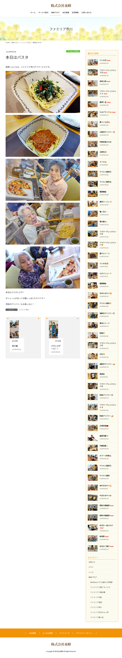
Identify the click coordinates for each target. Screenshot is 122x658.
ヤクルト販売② (105, 172)
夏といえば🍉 (105, 122)
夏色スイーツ (105, 323)
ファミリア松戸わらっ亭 (99, 612)
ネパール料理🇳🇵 (106, 455)
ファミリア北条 (96, 597)
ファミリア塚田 (96, 602)
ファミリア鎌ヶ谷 (97, 617)
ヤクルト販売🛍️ (106, 182)
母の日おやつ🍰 (106, 485)
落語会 (102, 374)
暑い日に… (104, 211)
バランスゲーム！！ (56, 347)
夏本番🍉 (103, 221)
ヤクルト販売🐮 (106, 303)
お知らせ (92, 562)
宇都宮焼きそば (105, 142)
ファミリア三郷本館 (97, 592)
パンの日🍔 (104, 263)
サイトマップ (64, 633)
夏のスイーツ (105, 253)
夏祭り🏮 (105, 102)
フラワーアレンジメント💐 (108, 243)
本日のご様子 (107, 546)
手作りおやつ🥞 (106, 293)
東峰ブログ (93, 577)
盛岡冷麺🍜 (104, 436)
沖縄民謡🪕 (104, 445)
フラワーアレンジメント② (108, 71)
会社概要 (32, 633)
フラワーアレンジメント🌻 (108, 406)
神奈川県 (105, 81)
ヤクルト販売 (105, 475)
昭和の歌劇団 (107, 505)
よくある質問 (48, 633)
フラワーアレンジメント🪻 (108, 92)
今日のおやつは (105, 495)
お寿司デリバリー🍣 (107, 132)
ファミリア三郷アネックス (100, 587)
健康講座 (103, 191)
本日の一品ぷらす (106, 526)
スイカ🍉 (103, 162)
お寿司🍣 (103, 152)
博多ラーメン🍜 (106, 202)
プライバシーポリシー (84, 633)
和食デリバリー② (106, 395)
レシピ (91, 572)
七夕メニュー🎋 (106, 273)
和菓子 (102, 333)
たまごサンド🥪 (108, 112)
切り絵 (15, 345)
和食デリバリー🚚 (106, 416)
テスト (91, 567)
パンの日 (105, 60)
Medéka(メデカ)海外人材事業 (101, 582)
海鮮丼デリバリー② (107, 313)
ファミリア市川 (73, 51)
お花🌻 (102, 354)
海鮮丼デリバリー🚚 (107, 364)
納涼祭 (104, 536)
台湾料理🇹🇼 (104, 426)
